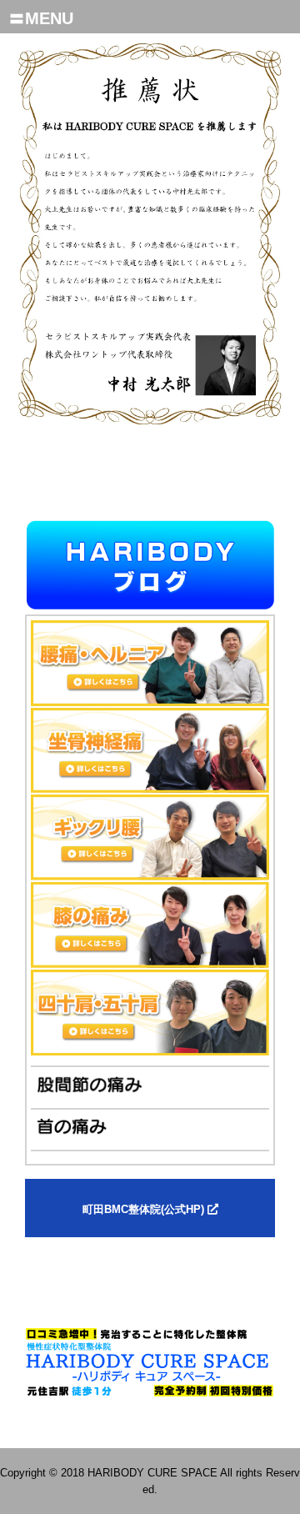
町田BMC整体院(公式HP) (145, 1209)
